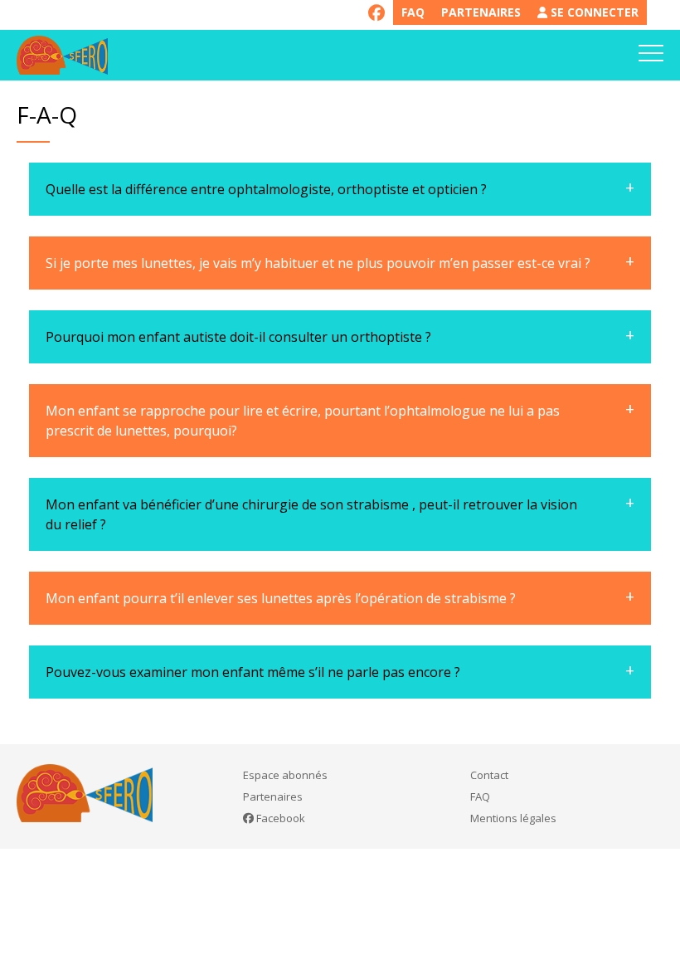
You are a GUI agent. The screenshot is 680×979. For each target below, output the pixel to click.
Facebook (279, 818)
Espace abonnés (285, 774)
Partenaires (481, 12)
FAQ (413, 12)
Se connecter (593, 12)
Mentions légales (513, 818)
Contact (489, 774)
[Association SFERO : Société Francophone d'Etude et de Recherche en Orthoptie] (62, 55)
